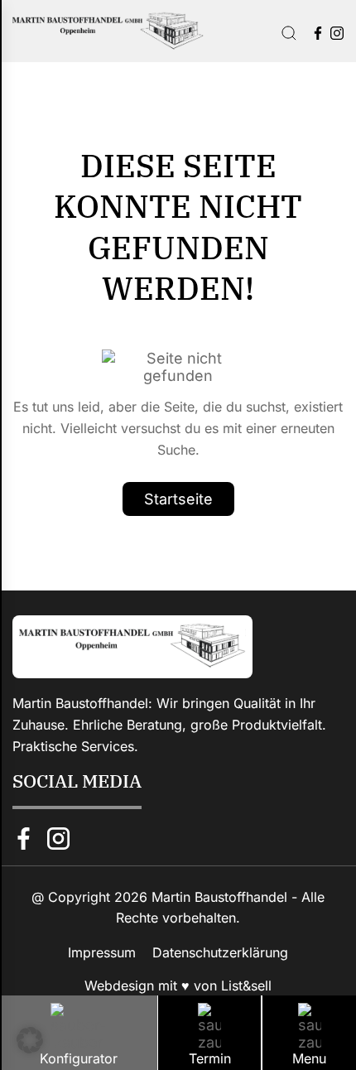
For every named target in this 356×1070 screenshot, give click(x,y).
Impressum (102, 952)
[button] (30, 1040)
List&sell (246, 985)
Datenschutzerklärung (220, 952)
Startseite (178, 499)
